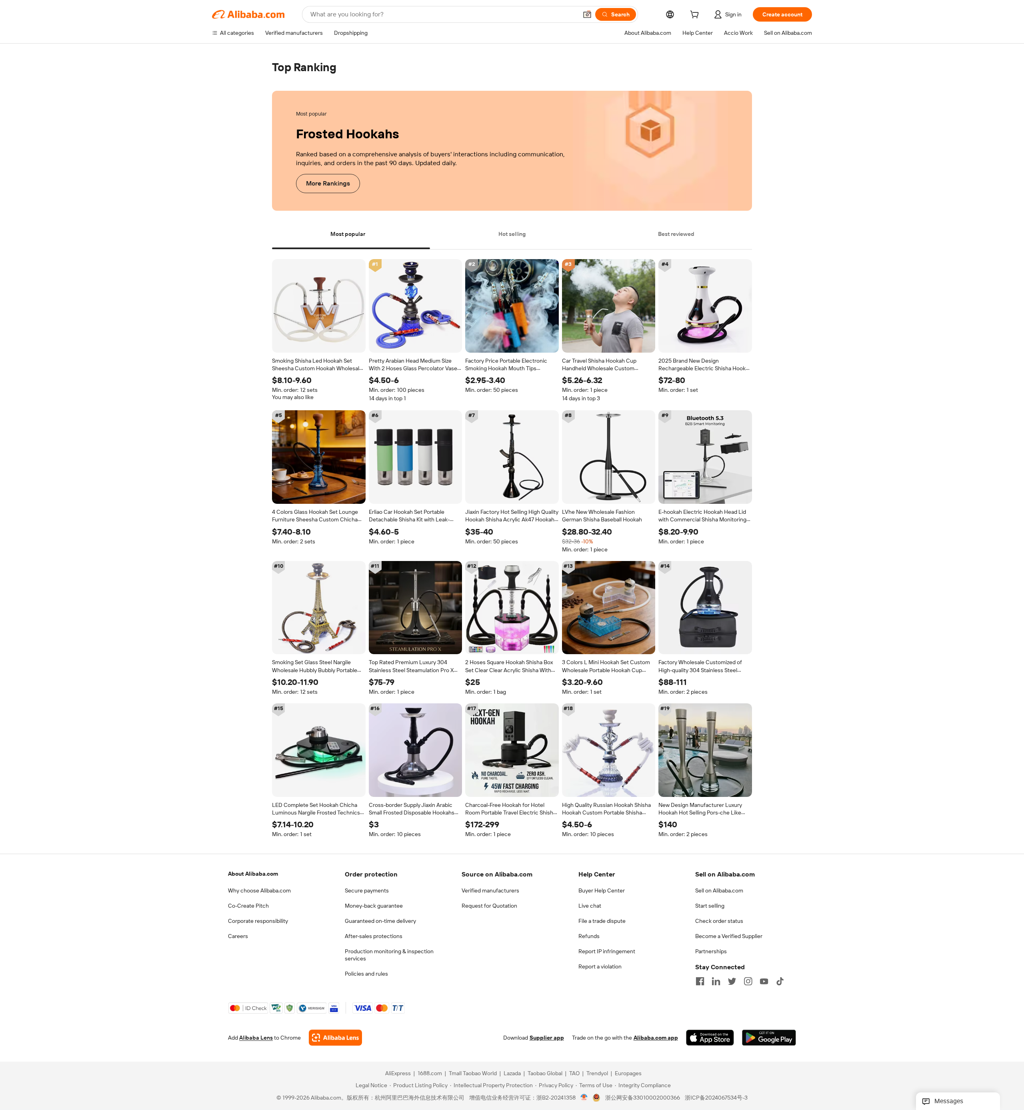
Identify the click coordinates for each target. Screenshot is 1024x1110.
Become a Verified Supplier (728, 936)
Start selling (709, 905)
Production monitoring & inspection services (389, 955)
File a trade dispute (602, 921)
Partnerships (711, 951)
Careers (238, 936)
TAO (574, 1073)
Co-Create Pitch (248, 905)
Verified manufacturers (490, 890)
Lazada (512, 1073)
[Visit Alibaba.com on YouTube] (764, 981)
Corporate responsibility (258, 921)
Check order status (719, 921)
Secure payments (367, 890)
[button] (587, 14)
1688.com (430, 1073)
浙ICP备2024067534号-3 (716, 1098)
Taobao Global (545, 1073)
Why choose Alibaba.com (259, 890)
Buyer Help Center (601, 890)
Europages (628, 1073)
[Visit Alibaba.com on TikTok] (780, 981)
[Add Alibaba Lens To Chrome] (335, 1038)
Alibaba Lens (256, 1038)
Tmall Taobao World (473, 1073)
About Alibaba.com (253, 873)
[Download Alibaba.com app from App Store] (710, 1038)
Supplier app (547, 1038)
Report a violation (600, 966)
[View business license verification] (584, 1098)
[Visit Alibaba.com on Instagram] (748, 981)
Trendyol (597, 1073)
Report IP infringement (606, 951)
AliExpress (398, 1073)
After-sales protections (373, 936)
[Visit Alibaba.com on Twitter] (732, 981)
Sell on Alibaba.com (719, 890)
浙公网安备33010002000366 (642, 1098)
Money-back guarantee (374, 905)
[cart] (696, 15)
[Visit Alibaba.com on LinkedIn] (716, 981)
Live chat (589, 905)
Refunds (589, 936)
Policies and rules (366, 973)
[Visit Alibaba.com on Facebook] (700, 981)
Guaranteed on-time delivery (380, 921)
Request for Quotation (489, 905)
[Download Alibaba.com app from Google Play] (769, 1038)
